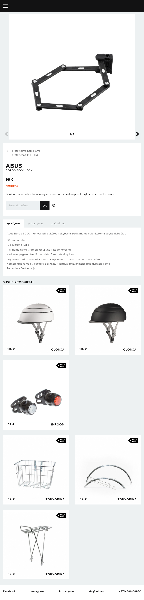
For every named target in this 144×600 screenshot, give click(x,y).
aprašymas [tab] (13, 223)
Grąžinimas (96, 591)
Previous (7, 134)
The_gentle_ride (72, 6)
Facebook (9, 591)
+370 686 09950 (130, 591)
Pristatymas (66, 591)
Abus (14, 166)
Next (136, 134)
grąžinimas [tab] (58, 223)
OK (45, 205)
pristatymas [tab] (35, 223)
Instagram (37, 591)
